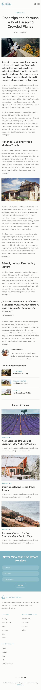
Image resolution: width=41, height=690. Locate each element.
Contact (4, 652)
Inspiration (21, 13)
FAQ (2, 660)
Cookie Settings (7, 663)
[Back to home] (6, 4)
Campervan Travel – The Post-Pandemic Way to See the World (16, 535)
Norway (4, 619)
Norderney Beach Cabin (22, 393)
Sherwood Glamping (20, 373)
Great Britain (6, 623)
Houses (24, 626)
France (3, 638)
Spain (3, 626)
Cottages (25, 623)
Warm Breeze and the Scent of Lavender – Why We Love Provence (18, 442)
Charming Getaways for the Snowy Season (18, 488)
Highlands (17, 371)
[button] (35, 4)
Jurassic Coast (19, 381)
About (3, 648)
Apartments (26, 619)
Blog (3, 656)
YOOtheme (20, 685)
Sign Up (20, 585)
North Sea (17, 391)
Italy (3, 634)
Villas (24, 630)
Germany (4, 630)
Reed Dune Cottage (20, 383)
